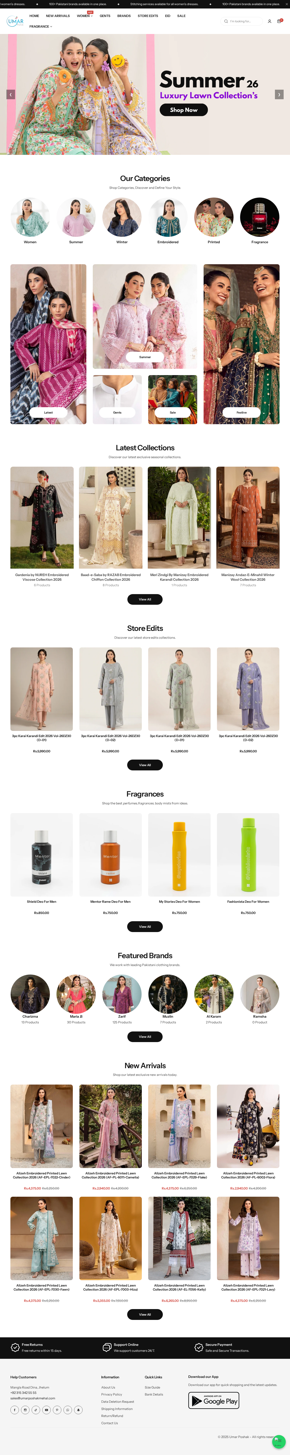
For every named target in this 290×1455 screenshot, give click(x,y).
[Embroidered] (168, 217)
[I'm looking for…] (226, 21)
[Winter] (122, 217)
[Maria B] (76, 994)
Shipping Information (117, 1409)
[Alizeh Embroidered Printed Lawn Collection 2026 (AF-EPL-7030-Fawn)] (41, 1238)
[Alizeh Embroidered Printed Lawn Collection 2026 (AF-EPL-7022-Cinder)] (41, 1126)
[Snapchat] (78, 1410)
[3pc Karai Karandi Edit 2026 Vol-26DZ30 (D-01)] (41, 689)
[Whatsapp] (67, 1410)
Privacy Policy (111, 1394)
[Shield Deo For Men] (41, 854)
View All (145, 599)
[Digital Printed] (214, 217)
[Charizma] (30, 994)
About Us (108, 1387)
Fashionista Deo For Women (248, 902)
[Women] (30, 217)
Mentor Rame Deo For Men (110, 902)
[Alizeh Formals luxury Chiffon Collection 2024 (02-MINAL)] (12, 1435)
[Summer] (76, 217)
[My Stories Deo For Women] (179, 854)
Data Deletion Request (117, 1402)
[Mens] (117, 399)
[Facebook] (14, 1410)
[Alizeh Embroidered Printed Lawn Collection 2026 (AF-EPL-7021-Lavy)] (248, 1238)
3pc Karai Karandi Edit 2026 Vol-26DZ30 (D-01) (41, 738)
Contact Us (109, 1423)
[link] (259, 994)
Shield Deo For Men (41, 902)
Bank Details (154, 1394)
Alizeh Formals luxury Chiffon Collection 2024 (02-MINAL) (40, 1435)
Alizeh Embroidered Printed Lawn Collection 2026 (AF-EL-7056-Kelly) (179, 1287)
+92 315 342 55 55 (23, 1393)
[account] (269, 21)
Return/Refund (112, 1416)
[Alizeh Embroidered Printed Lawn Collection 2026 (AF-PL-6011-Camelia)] (110, 1126)
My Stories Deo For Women (179, 902)
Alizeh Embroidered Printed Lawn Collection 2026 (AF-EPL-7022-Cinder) (41, 1175)
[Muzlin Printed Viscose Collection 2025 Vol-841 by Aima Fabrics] (168, 994)
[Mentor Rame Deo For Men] (110, 854)
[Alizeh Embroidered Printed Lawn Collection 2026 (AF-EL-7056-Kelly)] (179, 1238)
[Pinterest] (57, 1410)
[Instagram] (25, 1410)
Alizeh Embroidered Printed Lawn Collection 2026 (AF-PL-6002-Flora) (248, 1175)
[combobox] (241, 21)
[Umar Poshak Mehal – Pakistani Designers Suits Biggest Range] (15, 21)
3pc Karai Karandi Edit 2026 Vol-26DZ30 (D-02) (110, 738)
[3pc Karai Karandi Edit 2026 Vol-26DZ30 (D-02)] (110, 689)
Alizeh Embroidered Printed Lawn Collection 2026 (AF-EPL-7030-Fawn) (42, 1287)
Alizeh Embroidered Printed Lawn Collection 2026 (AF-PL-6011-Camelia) (110, 1175)
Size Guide (152, 1387)
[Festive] (242, 344)
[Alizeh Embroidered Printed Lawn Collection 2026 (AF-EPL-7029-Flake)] (179, 1126)
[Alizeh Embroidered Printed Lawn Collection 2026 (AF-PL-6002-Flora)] (248, 1126)
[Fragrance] (259, 217)
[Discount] (172, 399)
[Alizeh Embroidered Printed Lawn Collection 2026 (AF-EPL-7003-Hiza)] (110, 1238)
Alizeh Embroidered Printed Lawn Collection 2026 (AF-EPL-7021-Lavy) (248, 1287)
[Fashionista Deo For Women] (248, 854)
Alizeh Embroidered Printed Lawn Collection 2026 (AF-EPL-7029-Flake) (179, 1175)
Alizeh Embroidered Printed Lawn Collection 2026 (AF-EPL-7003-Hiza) (110, 1287)
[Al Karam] (214, 994)
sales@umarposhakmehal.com (32, 1398)
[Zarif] (122, 994)
